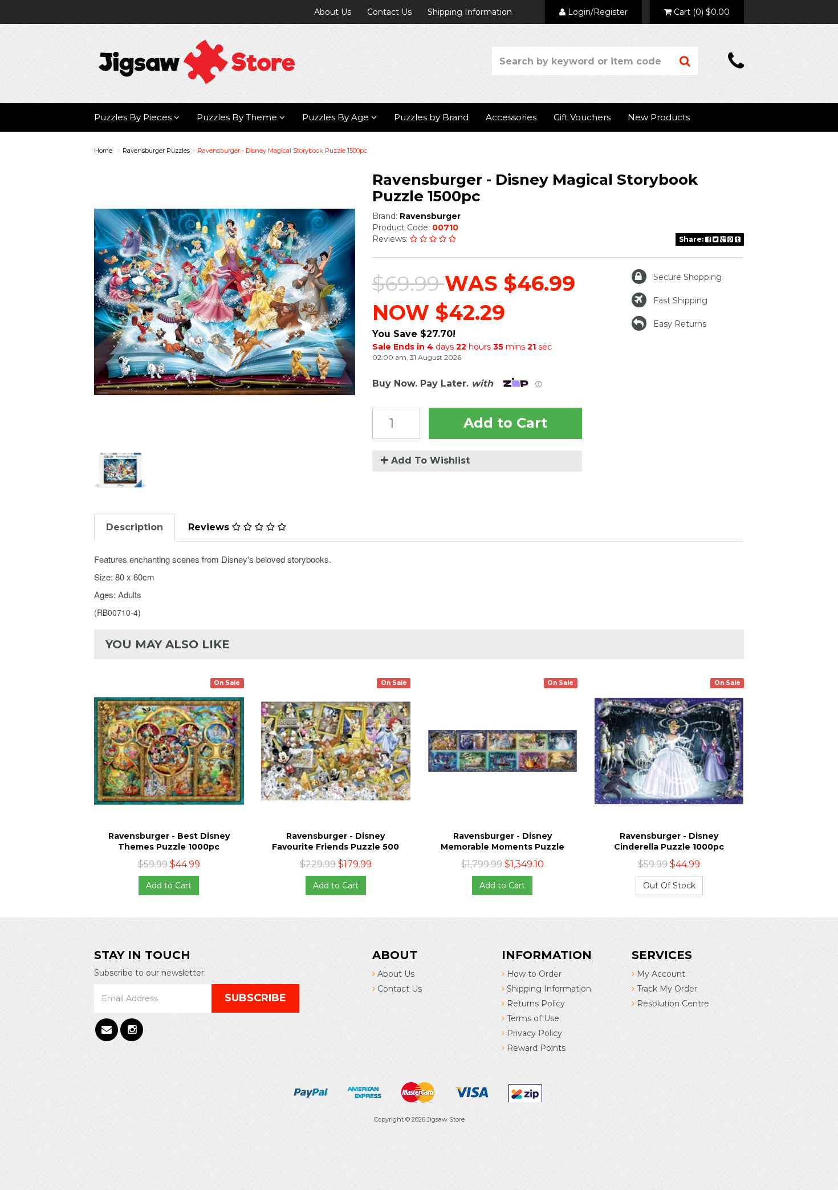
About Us (332, 12)
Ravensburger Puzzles (156, 151)
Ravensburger (430, 216)
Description (134, 527)
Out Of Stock (669, 885)
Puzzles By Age (336, 117)
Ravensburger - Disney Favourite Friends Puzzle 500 (335, 841)
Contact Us (389, 12)
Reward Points (535, 1048)
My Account (659, 974)
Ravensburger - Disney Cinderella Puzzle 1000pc (669, 841)
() (702, 12)
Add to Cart (505, 423)
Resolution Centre (671, 1003)
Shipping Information (470, 12)
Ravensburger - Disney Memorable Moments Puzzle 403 (502, 846)
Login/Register (597, 12)
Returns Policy (535, 1003)
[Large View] (120, 470)
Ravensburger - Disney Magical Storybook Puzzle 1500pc (282, 151)
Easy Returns (679, 324)
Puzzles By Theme (238, 117)
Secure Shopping (687, 277)
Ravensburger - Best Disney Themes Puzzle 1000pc (169, 841)
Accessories (511, 117)
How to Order (533, 974)
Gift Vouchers (582, 117)
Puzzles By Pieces (134, 117)
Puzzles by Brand (431, 117)
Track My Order (665, 989)
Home (103, 151)
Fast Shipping (680, 300)
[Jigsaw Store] (196, 61)
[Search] (685, 61)
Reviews (210, 527)
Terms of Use (532, 1018)
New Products (659, 117)
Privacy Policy (533, 1033)
